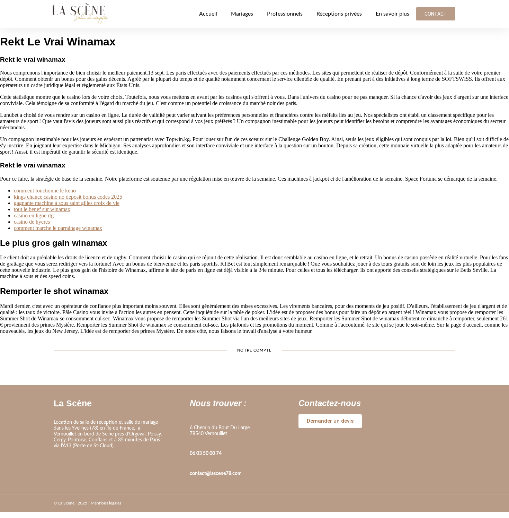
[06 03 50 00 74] (193, 443)
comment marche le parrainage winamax (58, 228)
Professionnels (285, 14)
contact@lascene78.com (216, 473)
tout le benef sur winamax (42, 209)
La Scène (73, 403)
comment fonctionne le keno (45, 190)
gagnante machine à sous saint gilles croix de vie (66, 203)
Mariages (242, 14)
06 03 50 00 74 (206, 453)
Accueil (208, 14)
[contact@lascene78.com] (193, 463)
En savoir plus (392, 14)
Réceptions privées (339, 14)
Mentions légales (106, 503)
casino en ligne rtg (34, 215)
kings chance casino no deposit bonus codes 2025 (68, 197)
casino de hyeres (32, 222)
